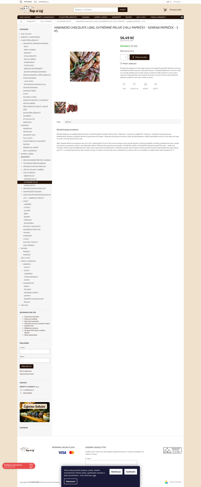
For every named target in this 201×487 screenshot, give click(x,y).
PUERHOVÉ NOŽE (29, 91)
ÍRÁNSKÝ (26, 252)
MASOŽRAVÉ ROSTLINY (31, 229)
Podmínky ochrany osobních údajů (37, 323)
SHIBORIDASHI (29, 62)
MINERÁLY (27, 264)
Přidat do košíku (141, 57)
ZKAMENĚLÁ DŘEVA (31, 293)
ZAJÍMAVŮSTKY (29, 185)
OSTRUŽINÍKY (29, 223)
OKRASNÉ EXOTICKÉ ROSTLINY (34, 188)
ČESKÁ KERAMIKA (29, 78)
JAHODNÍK (27, 204)
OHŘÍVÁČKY (27, 122)
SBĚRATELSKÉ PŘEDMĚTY (33, 69)
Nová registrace (26, 371)
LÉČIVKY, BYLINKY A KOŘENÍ (33, 170)
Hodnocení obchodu (31, 317)
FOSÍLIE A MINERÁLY (28, 261)
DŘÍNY (26, 214)
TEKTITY (27, 267)
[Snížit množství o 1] (128, 58)
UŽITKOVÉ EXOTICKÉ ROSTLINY (34, 166)
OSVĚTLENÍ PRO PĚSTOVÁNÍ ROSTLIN (37, 195)
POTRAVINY (27, 132)
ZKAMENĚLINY (28, 283)
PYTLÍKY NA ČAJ (29, 119)
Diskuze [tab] (68, 122)
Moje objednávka (30, 335)
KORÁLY (27, 286)
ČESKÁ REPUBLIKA (31, 277)
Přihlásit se (27, 366)
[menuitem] (25, 17)
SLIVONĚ (27, 211)
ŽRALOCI (27, 302)
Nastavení (70, 481)
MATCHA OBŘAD (30, 59)
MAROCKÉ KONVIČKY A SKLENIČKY (35, 100)
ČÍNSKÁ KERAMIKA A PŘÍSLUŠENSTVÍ (36, 75)
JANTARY (27, 296)
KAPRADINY (27, 236)
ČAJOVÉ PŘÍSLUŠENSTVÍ (30, 40)
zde (94, 475)
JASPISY (27, 280)
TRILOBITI (27, 289)
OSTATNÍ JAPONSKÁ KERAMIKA (35, 72)
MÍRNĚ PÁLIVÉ (29, 176)
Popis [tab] (59, 122)
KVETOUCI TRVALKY (30, 242)
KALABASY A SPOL (30, 97)
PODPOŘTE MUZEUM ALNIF (34, 299)
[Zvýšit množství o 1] (128, 56)
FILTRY (25, 94)
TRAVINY (26, 233)
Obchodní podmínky (31, 321)
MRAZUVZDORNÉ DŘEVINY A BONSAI (37, 160)
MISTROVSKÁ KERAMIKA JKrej (35, 84)
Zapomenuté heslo (27, 374)
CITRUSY (27, 207)
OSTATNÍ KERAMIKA (30, 88)
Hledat (123, 10)
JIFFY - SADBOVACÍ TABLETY (33, 198)
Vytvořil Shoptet (175, 482)
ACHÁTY (27, 270)
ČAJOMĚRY (27, 116)
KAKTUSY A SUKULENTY (32, 226)
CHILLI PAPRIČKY (29, 173)
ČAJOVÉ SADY (29, 65)
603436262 (27, 393)
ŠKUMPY (27, 217)
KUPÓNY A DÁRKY (27, 154)
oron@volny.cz (28, 390)
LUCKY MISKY (29, 81)
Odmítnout (116, 472)
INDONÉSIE (28, 274)
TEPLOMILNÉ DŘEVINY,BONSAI (34, 163)
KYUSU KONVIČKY (30, 56)
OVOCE (25, 201)
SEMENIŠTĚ (25, 157)
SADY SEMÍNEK (28, 245)
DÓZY (25, 110)
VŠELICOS (24, 305)
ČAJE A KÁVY (28, 138)
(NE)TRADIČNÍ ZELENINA (32, 192)
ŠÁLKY (26, 46)
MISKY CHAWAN (30, 50)
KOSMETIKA (27, 128)
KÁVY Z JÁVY (25, 258)
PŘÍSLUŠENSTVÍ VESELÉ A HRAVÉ (35, 106)
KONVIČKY (27, 53)
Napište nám (29, 326)
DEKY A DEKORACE (30, 151)
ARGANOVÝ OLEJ (29, 135)
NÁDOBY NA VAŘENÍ (30, 147)
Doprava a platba (30, 319)
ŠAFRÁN (26, 144)
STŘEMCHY (28, 220)
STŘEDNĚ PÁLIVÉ (30, 179)
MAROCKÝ (27, 255)
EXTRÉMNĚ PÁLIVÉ (31, 182)
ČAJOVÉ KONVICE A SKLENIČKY (34, 141)
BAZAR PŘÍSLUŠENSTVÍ (31, 113)
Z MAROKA (25, 125)
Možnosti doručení (127, 51)
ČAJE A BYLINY (26, 34)
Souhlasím (130, 472)
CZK (168, 2)
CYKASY (26, 239)
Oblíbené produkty (31, 328)
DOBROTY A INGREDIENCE (30, 37)
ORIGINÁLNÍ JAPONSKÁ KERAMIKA (35, 43)
